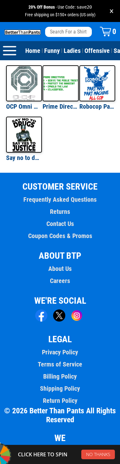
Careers (60, 281)
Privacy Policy (60, 352)
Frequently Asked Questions (60, 199)
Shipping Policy (60, 388)
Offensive (97, 50)
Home (32, 50)
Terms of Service (60, 364)
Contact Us (60, 224)
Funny (52, 50)
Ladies (72, 50)
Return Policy (60, 400)
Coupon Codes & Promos (60, 236)
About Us (60, 268)
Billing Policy (60, 376)
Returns (60, 211)
